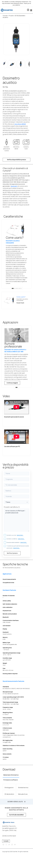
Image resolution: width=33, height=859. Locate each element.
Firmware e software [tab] (10, 780)
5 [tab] (19, 288)
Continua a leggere (12, 383)
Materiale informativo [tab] (11, 775)
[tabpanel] (16, 254)
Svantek (5, 16)
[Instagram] (6, 844)
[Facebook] (3, 844)
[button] (28, 10)
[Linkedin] (12, 844)
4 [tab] (17, 288)
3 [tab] (16, 288)
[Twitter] (9, 844)
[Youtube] (15, 844)
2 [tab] (14, 288)
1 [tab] (13, 288)
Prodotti (11, 16)
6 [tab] (20, 288)
